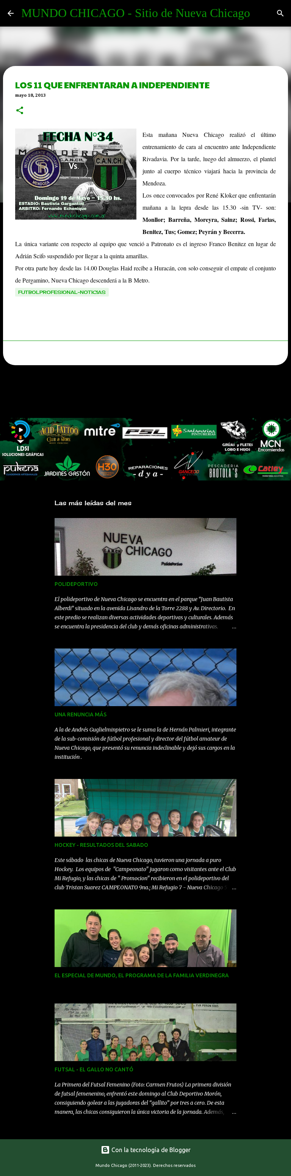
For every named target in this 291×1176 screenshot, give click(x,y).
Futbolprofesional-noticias (62, 292)
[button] (19, 111)
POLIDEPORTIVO (76, 584)
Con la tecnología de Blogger (150, 1149)
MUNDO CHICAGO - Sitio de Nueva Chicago (135, 13)
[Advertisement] (138, 394)
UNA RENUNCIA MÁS (80, 714)
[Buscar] (280, 13)
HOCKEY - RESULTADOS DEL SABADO (101, 845)
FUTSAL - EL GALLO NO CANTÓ (94, 1069)
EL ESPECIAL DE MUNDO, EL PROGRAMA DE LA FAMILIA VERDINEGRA (142, 975)
